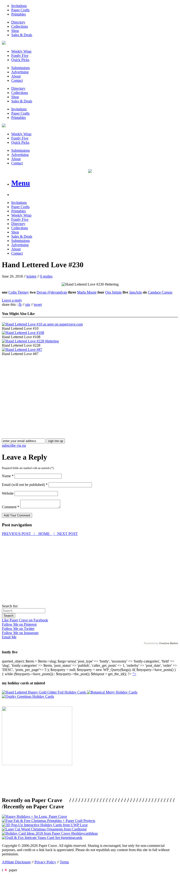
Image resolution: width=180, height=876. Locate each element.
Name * (8, 476)
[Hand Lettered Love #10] (42, 324)
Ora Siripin (113, 292)
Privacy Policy (45, 862)
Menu (20, 183)
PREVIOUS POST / (19, 534)
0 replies (46, 276)
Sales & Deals (21, 35)
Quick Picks (20, 60)
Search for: (10, 606)
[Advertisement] (41, 389)
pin (27, 304)
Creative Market (168, 643)
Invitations (19, 6)
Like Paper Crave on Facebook (25, 620)
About (16, 76)
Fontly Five (19, 56)
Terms (64, 862)
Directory (18, 22)
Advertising (20, 72)
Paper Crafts (20, 10)
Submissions (20, 68)
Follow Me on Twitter (18, 629)
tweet (38, 304)
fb (20, 304)
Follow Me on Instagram (20, 633)
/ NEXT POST (65, 534)
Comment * (10, 507)
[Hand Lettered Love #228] (30, 341)
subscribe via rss (14, 445)
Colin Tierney (18, 292)
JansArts (135, 292)
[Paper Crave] (4, 43)
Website (8, 493)
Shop (15, 31)
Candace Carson (160, 292)
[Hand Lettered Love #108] (23, 333)
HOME (44, 534)
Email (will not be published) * (25, 485)
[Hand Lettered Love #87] (22, 350)
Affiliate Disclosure (16, 862)
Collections (19, 26)
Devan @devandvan (52, 292)
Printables (18, 14)
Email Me (9, 637)
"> (134, 674)
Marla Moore (87, 292)
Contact (17, 80)
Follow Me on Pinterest (19, 624)
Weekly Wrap (21, 51)
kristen (31, 276)
